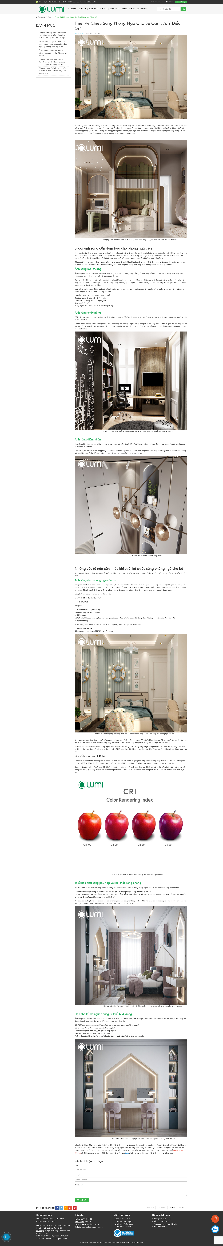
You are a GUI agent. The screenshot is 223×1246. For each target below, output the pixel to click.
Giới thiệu (82, 9)
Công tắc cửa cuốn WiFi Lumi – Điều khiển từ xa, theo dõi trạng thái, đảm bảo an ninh (52, 70)
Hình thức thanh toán (161, 1227)
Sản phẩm (92, 9)
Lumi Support (142, 9)
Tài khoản (170, 2)
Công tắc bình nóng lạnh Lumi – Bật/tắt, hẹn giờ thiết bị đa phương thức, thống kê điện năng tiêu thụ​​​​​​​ (52, 61)
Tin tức (172, 1208)
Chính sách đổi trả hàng (124, 1224)
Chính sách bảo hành (123, 1227)
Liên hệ (132, 9)
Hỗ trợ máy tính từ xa (161, 1221)
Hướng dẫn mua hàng (162, 1219)
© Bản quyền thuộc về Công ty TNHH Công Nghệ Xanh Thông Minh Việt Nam (104, 1242)
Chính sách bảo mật (122, 1219)
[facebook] (57, 1208)
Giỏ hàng (182, 2)
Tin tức (124, 9)
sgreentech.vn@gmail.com (89, 1224)
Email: (77, 1175)
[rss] (66, 1208)
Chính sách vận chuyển (123, 1221)
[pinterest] (75, 1208)
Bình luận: (79, 1185)
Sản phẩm (161, 1208)
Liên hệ (182, 1208)
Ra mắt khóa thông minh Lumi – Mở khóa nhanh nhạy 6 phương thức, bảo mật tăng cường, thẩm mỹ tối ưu (53, 44)
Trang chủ (72, 9)
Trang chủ (150, 1208)
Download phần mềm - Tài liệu (165, 1224)
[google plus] (70, 1208)
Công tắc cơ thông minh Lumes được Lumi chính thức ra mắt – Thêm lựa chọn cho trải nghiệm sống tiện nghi (52, 35)
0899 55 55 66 (86, 1219)
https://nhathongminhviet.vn (92, 1227)
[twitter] (61, 1208)
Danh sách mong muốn (158, 2)
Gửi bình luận (82, 1200)
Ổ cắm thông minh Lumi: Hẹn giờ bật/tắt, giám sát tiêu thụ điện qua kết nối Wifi (53, 53)
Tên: (77, 1166)
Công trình (114, 9)
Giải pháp (103, 9)
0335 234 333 (89, 1222)
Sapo (141, 1242)
